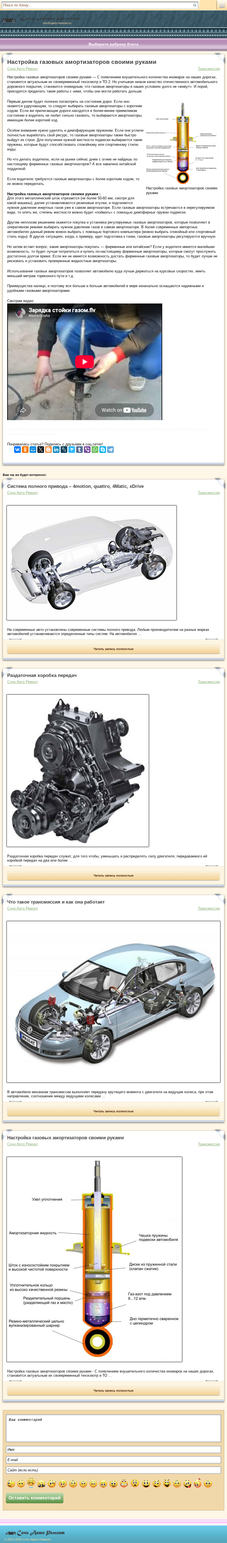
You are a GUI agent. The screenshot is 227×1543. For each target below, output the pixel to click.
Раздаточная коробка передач (42, 675)
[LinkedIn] (56, 448)
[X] (40, 448)
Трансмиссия (209, 69)
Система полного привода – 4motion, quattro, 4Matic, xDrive (75, 486)
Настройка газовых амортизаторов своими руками (65, 1137)
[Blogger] (48, 448)
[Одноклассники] (25, 448)
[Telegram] (110, 448)
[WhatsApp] (95, 448)
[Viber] (87, 448)
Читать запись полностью (113, 649)
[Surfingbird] (71, 448)
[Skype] (102, 448)
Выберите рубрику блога (113, 44)
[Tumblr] (79, 448)
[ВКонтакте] (17, 448)
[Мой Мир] (33, 448)
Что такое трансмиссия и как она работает (56, 902)
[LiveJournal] (64, 448)
